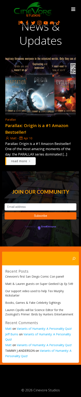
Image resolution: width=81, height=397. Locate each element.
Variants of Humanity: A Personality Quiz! (44, 329)
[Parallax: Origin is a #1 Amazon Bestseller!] (40, 85)
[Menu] (73, 9)
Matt (13, 138)
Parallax (10, 119)
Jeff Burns (11, 334)
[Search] (74, 258)
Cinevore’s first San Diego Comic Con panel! (34, 276)
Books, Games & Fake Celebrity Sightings (33, 303)
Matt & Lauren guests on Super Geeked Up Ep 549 (39, 284)
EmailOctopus (48, 227)
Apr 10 (28, 138)
